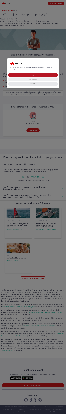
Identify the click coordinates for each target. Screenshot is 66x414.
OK (33, 75)
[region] (33, 73)
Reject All (33, 83)
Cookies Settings (33, 79)
